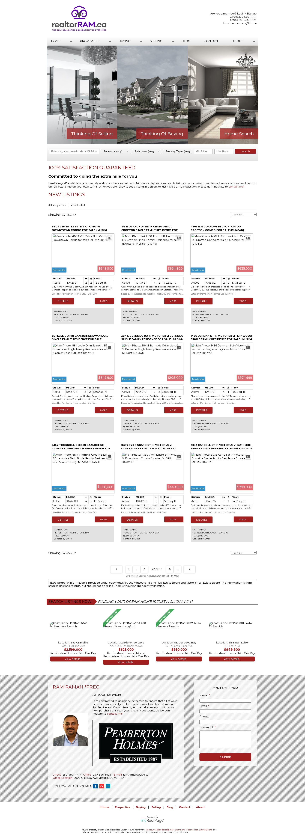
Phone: (204, 716)
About (200, 807)
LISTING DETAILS (63, 301)
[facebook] (96, 786)
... (136, 569)
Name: (204, 695)
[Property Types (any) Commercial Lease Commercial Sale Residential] (177, 151)
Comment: (206, 727)
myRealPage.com (153, 820)
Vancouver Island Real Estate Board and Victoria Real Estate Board (177, 582)
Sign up (252, 13)
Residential (78, 205)
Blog (186, 41)
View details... (73, 659)
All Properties (57, 205)
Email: (203, 706)
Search (245, 151)
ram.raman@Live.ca (244, 23)
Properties (122, 807)
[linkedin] (109, 786)
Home (104, 807)
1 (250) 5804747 (62, 317)
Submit (225, 757)
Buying (141, 807)
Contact (211, 41)
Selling (156, 807)
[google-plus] (102, 786)
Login (240, 13)
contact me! (236, 186)
